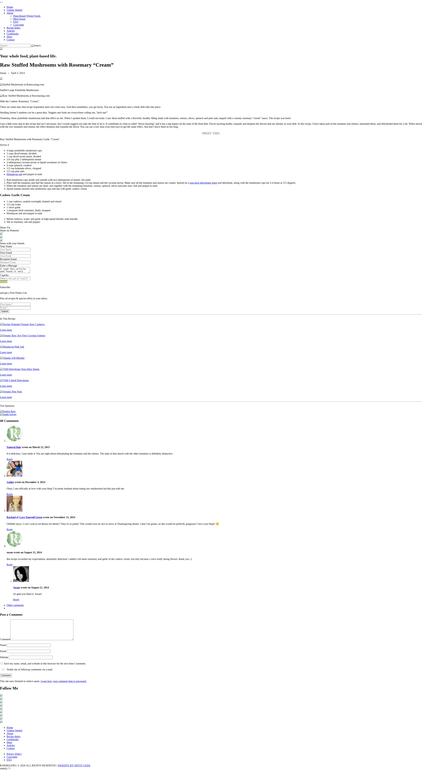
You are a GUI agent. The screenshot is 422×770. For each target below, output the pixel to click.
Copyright (18, 24)
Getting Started (14, 10)
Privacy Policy (14, 754)
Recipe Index (13, 27)
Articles (11, 30)
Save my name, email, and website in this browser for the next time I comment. (45, 663)
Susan (16, 587)
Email (3, 651)
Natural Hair (14, 447)
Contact (11, 39)
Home (10, 7)
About (10, 13)
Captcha (4, 275)
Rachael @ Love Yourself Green (24, 517)
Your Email (6, 252)
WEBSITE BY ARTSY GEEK (74, 765)
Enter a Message (8, 265)
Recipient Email (8, 259)
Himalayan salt (14, 174)
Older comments (15, 605)
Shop (9, 36)
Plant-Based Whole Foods (26, 16)
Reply (10, 459)
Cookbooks (13, 33)
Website (4, 657)
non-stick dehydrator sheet (203, 182)
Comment (5, 639)
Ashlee (10, 482)
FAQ (15, 21)
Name (3, 645)
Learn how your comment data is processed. (64, 681)
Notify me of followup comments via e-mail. (29, 669)
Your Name (6, 246)
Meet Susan (19, 18)
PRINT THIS (211, 133)
